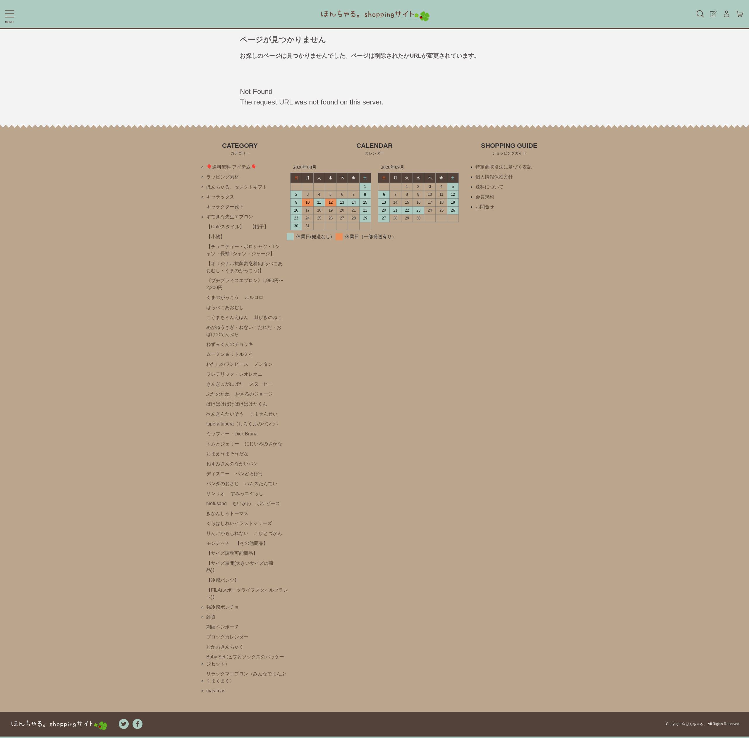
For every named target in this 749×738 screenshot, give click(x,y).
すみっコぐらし (247, 493)
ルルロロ (254, 297)
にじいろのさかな (263, 443)
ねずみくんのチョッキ (229, 344)
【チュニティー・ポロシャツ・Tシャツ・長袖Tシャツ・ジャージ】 (242, 250)
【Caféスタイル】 (225, 226)
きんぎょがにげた (225, 384)
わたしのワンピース (227, 364)
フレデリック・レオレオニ (234, 374)
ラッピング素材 (222, 176)
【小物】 (215, 236)
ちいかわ (241, 503)
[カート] (739, 14)
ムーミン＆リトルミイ (229, 354)
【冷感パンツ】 (222, 580)
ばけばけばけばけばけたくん (236, 403)
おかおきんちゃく (225, 646)
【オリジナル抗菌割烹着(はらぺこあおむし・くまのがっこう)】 (244, 267)
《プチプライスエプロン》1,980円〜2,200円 (245, 284)
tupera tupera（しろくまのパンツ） (243, 423)
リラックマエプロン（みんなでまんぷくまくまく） (246, 677)
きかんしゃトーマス (227, 513)
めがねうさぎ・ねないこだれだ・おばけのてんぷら (243, 331)
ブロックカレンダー (227, 636)
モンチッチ (218, 543)
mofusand (216, 503)
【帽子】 (259, 226)
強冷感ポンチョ (222, 607)
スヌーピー (261, 384)
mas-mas (215, 690)
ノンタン (263, 364)
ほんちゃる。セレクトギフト (236, 186)
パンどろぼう (249, 473)
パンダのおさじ (222, 483)
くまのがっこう (222, 297)
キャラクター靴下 (225, 206)
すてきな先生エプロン (229, 216)
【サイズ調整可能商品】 (232, 553)
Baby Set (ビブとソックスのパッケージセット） (245, 660)
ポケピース (268, 503)
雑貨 (211, 617)
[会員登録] (713, 14)
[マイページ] (726, 14)
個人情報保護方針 (494, 176)
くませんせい (263, 413)
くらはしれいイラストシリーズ (239, 523)
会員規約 (484, 196)
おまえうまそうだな (227, 453)
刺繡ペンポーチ (222, 626)
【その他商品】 (251, 543)
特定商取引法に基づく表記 (503, 166)
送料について (489, 186)
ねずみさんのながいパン (232, 463)
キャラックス (220, 196)
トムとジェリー (222, 443)
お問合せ (484, 206)
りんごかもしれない (227, 533)
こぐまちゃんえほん (227, 317)
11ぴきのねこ (268, 317)
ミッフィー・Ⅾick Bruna (231, 433)
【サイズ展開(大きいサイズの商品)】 (239, 567)
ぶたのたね (218, 394)
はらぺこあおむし (225, 307)
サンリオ (215, 493)
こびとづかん (268, 533)
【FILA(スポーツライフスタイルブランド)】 (247, 594)
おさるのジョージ (254, 394)
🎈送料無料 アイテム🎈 (231, 166)
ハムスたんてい (261, 483)
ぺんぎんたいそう (225, 413)
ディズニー (218, 473)
